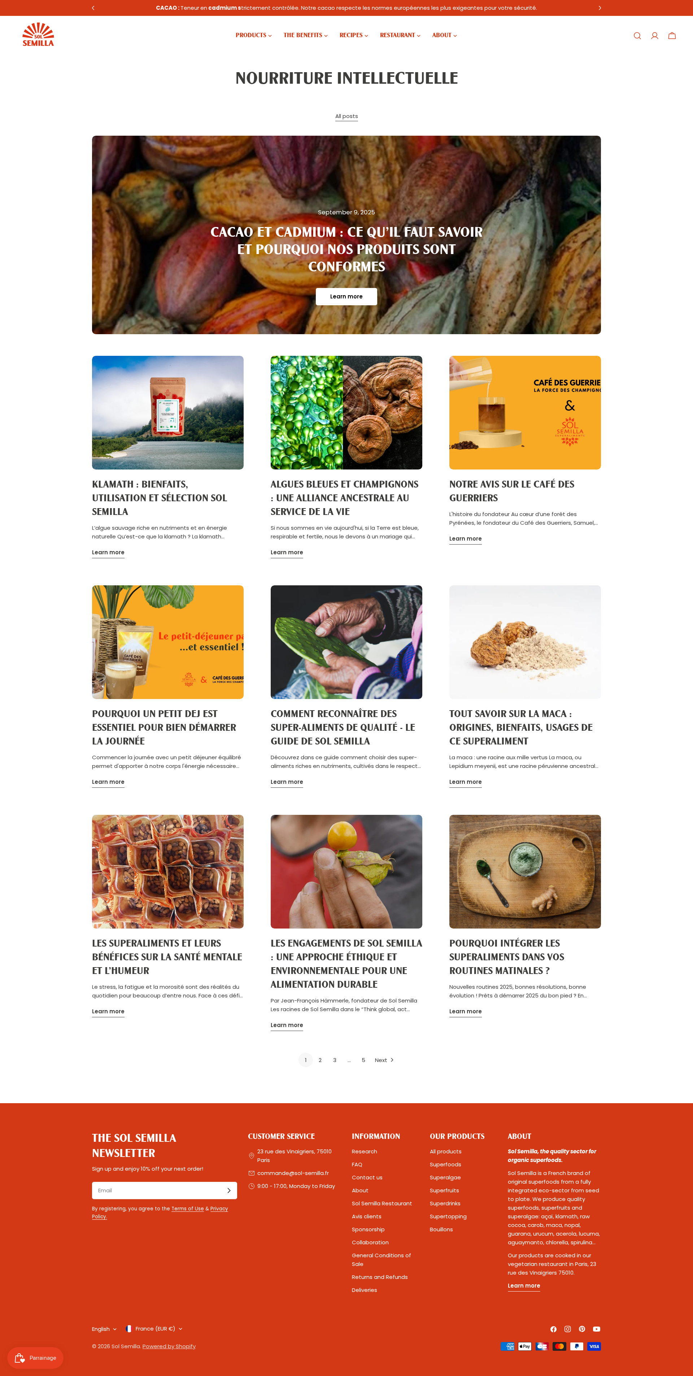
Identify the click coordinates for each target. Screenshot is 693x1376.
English (101, 1329)
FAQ (357, 1164)
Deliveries (364, 1290)
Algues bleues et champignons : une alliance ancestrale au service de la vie (344, 498)
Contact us (367, 1177)
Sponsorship (368, 1229)
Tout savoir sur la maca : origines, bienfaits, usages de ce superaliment (521, 728)
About (360, 1190)
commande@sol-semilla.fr (293, 1173)
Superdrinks (445, 1203)
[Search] (637, 36)
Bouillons (441, 1229)
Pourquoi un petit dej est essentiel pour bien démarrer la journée (164, 728)
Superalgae (445, 1177)
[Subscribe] (228, 1190)
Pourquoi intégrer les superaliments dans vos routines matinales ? (506, 958)
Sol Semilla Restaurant (382, 1203)
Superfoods (445, 1164)
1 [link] (306, 1060)
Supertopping (448, 1216)
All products (446, 1151)
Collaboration (370, 1242)
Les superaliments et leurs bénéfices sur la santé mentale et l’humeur (167, 958)
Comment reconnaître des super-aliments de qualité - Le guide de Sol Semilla (343, 728)
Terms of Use (187, 1208)
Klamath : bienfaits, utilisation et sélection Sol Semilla (159, 498)
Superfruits (444, 1190)
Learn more (346, 296)
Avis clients (367, 1216)
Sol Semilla (126, 1346)
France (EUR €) (155, 1328)
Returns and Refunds (380, 1277)
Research (364, 1151)
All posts (346, 116)
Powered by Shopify (169, 1346)
